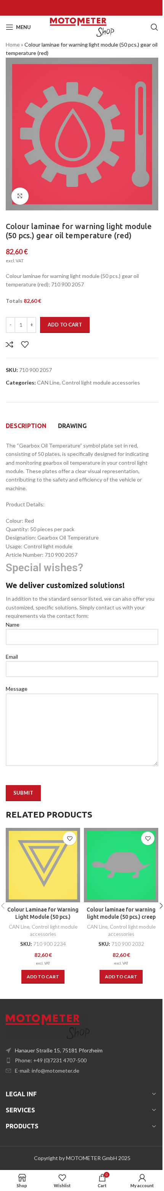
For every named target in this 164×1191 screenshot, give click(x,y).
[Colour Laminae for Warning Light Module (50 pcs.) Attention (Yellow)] (43, 865)
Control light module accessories (101, 382)
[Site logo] (82, 26)
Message (16, 688)
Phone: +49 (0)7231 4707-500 (51, 1060)
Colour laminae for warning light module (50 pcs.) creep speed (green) (121, 917)
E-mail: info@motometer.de (47, 1070)
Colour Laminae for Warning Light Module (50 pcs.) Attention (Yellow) (43, 917)
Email (12, 656)
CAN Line (48, 382)
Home (13, 44)
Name (12, 624)
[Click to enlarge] (20, 196)
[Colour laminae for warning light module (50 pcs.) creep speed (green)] (121, 865)
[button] (42, 977)
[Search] (154, 27)
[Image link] (48, 1026)
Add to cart (65, 325)
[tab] (26, 426)
